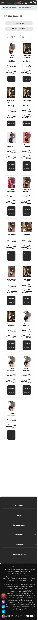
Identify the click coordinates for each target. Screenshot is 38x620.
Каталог (19, 505)
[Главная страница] (4, 7)
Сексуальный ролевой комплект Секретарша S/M (11, 324)
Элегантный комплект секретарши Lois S (11, 235)
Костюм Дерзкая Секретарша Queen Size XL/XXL (11, 56)
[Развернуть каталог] (34, 504)
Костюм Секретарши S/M (11, 145)
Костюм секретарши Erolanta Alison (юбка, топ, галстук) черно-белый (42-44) (11, 369)
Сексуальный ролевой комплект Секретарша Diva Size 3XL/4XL (11, 101)
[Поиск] (9, 2)
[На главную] (18, 2)
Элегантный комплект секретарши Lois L (11, 279)
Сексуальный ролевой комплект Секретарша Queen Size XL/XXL (26, 56)
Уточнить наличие (11, 166)
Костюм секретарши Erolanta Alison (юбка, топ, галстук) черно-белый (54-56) (26, 369)
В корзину (11, 79)
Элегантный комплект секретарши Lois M (26, 190)
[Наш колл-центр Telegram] (3, 611)
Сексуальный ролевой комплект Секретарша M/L (26, 101)
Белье (7, 7)
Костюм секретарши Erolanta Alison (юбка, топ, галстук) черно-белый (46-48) (26, 324)
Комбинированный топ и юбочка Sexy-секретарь (26, 235)
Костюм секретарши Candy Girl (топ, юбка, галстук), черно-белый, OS (11, 190)
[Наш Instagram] (3, 616)
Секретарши (27, 7)
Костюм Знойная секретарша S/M (26, 145)
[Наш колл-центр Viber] (3, 602)
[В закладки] (13, 46)
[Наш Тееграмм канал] (3, 607)
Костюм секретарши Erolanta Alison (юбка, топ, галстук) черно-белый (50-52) (11, 414)
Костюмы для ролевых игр (16, 7)
